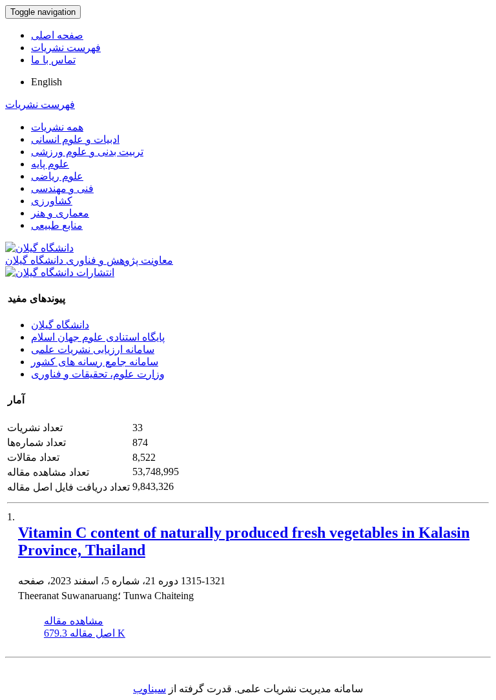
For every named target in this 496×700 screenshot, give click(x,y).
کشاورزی (51, 200)
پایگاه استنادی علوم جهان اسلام (98, 337)
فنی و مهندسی (62, 188)
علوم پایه (50, 163)
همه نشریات (57, 127)
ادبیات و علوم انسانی (75, 139)
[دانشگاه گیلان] (39, 247)
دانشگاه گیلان (60, 324)
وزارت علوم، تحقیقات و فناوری (98, 373)
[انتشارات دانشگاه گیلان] (59, 272)
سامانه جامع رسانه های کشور (94, 361)
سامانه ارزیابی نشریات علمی (92, 349)
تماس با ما (53, 59)
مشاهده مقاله (73, 620)
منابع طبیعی (57, 225)
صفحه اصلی (57, 35)
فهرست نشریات (66, 47)
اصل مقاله (84, 633)
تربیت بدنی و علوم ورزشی (87, 151)
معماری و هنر (60, 212)
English (46, 81)
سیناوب (149, 688)
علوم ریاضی (57, 176)
